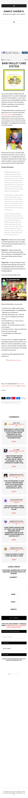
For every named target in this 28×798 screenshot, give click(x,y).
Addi (14, 449)
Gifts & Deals (18, 401)
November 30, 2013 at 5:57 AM (16, 425)
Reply (14, 441)
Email (13, 602)
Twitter (3, 386)
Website (14, 609)
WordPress (19, 793)
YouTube (14, 386)
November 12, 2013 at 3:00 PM (16, 550)
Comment (13, 577)
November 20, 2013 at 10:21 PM (16, 501)
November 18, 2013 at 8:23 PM (16, 523)
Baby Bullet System (6, 114)
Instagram (22, 386)
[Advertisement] (14, 41)
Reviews (17, 403)
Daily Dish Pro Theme (19, 791)
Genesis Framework (10, 793)
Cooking (5, 401)
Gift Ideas (11, 401)
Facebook (21, 383)
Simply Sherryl (14, 11)
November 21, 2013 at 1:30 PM (16, 476)
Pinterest (8, 386)
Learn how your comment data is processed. (16, 626)
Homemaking (11, 403)
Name (13, 594)
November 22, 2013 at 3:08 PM (16, 451)
